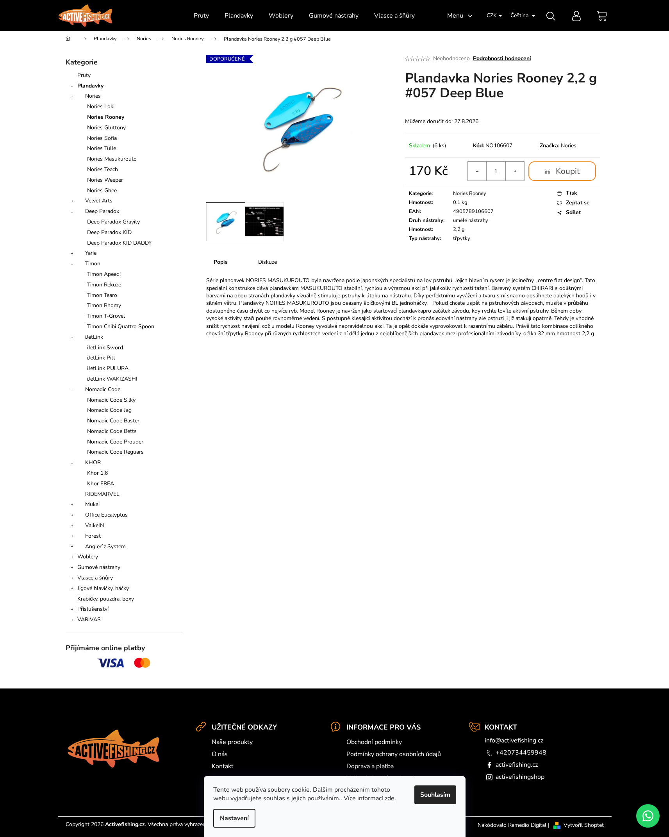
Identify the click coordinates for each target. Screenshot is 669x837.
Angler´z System (105, 546)
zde (389, 798)
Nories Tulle (101, 148)
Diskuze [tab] (267, 262)
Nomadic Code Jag (109, 410)
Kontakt (223, 766)
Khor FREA (100, 483)
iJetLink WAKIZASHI (112, 379)
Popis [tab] (221, 262)
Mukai (92, 504)
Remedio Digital (527, 825)
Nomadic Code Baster (113, 420)
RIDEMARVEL (102, 494)
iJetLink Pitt (101, 357)
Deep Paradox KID (109, 232)
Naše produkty (232, 742)
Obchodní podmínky (374, 742)
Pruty (84, 75)
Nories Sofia (102, 138)
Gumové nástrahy (98, 567)
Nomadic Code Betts (112, 431)
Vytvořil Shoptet (584, 825)
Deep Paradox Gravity (113, 221)
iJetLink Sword (105, 347)
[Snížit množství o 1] (477, 171)
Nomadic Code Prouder (115, 441)
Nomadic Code (102, 389)
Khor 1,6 (97, 473)
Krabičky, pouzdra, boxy (105, 599)
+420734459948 (521, 752)
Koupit (568, 171)
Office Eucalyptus (106, 515)
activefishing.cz (517, 764)
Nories (93, 96)
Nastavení (234, 818)
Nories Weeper (105, 180)
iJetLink (94, 337)
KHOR (93, 462)
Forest (93, 536)
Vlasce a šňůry (95, 577)
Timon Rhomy (104, 305)
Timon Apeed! (104, 274)
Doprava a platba (370, 766)
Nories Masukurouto (112, 159)
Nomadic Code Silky (111, 400)
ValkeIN (94, 525)
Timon (92, 263)
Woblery (87, 556)
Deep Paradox (102, 211)
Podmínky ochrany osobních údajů (393, 754)
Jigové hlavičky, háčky (103, 588)
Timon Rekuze (104, 284)
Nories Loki (100, 106)
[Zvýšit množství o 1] (514, 171)
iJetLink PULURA (107, 368)
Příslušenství (93, 609)
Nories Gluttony (106, 127)
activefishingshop (520, 777)
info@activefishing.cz (514, 740)
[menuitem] (201, 16)
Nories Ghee (102, 190)
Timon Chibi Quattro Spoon (120, 326)
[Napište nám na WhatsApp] (648, 816)
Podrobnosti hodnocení (502, 58)
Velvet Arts (98, 200)
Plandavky (90, 85)
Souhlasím (435, 794)
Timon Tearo (102, 295)
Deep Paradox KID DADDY (119, 243)
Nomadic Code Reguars (115, 452)
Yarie (90, 253)
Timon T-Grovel (106, 316)
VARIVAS (89, 619)
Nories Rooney (105, 117)
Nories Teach (102, 169)
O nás (220, 754)
